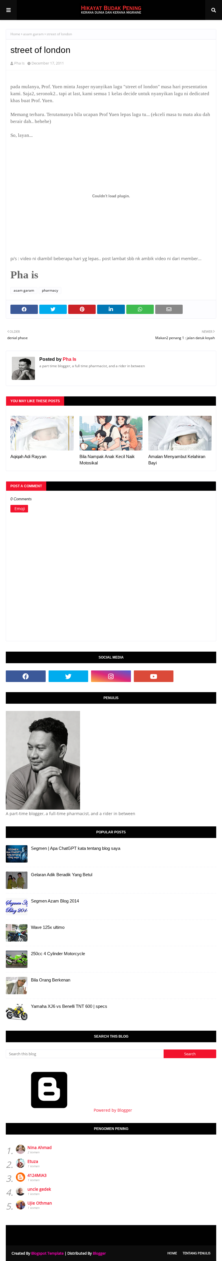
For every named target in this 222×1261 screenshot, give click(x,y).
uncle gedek (39, 1189)
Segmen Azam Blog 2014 (55, 900)
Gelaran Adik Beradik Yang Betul (61, 874)
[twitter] (68, 676)
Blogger (99, 1253)
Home (15, 34)
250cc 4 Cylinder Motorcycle (58, 953)
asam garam (33, 34)
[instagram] (111, 676)
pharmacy (50, 290)
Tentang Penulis (196, 1253)
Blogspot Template (47, 1253)
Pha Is (19, 63)
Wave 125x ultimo (47, 927)
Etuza (32, 1161)
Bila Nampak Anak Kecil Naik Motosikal (107, 460)
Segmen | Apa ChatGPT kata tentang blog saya (75, 848)
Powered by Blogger (112, 1110)
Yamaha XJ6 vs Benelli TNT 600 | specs (69, 1006)
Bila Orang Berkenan (50, 979)
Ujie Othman (39, 1203)
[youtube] (154, 676)
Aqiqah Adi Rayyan (28, 456)
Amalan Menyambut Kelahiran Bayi (176, 460)
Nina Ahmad (39, 1147)
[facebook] (26, 676)
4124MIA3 (37, 1175)
